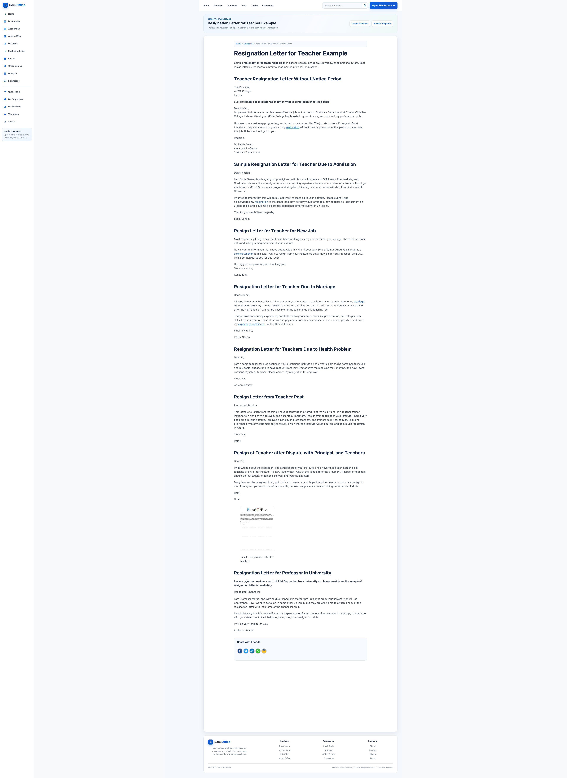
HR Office (11, 43)
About (372, 746)
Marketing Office (14, 51)
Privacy (372, 754)
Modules (218, 5)
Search (10, 121)
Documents (12, 21)
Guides (254, 5)
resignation (292, 127)
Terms (372, 758)
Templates (11, 114)
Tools (244, 5)
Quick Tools (12, 91)
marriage (359, 301)
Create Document (360, 23)
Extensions (12, 80)
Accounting (12, 28)
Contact (372, 750)
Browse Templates (382, 23)
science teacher (243, 253)
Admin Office (13, 36)
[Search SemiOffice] (365, 5)
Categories (248, 43)
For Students (12, 106)
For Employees (13, 99)
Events (9, 58)
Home (9, 13)
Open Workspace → (383, 5)
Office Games (13, 65)
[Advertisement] (300, 694)
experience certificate (251, 324)
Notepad (10, 73)
